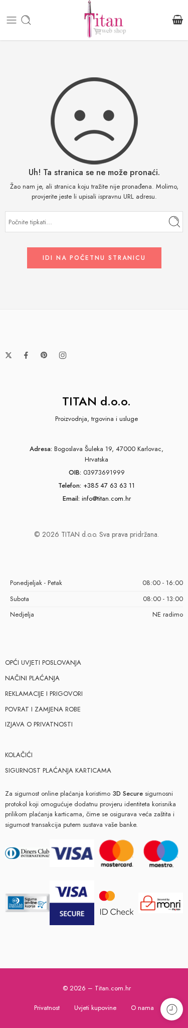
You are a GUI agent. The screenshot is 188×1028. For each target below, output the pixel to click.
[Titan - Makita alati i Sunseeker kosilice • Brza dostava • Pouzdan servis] (105, 20)
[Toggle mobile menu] (11, 20)
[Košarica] (177, 20)
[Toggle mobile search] (26, 20)
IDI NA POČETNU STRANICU (94, 257)
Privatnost (47, 1007)
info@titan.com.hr (106, 498)
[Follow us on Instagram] (62, 355)
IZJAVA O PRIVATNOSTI (39, 724)
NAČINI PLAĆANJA (32, 678)
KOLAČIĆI (19, 755)
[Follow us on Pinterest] (44, 355)
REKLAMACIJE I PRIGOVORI (44, 693)
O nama (142, 1007)
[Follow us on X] (8, 355)
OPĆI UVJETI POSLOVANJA (43, 662)
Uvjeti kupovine (95, 1007)
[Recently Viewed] (171, 1009)
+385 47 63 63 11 (109, 485)
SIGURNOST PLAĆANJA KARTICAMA (58, 770)
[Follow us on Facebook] (26, 355)
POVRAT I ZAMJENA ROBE (43, 709)
